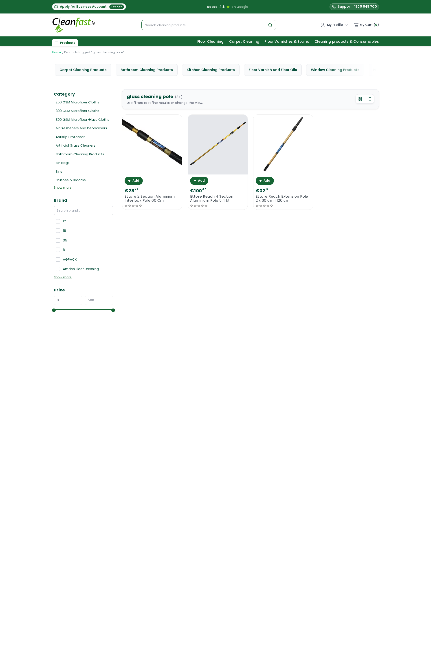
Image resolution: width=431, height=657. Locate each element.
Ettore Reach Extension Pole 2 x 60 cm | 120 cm (282, 198)
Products (67, 42)
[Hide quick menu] (271, 641)
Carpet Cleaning (244, 41)
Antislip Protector (70, 136)
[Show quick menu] (422, 651)
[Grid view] (360, 98)
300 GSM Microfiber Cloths (77, 110)
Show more (63, 187)
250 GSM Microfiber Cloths (77, 102)
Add (133, 180)
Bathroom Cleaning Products (80, 154)
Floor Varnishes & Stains (287, 41)
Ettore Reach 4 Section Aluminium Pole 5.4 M (211, 198)
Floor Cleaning (210, 41)
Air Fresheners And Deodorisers (81, 128)
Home (56, 52)
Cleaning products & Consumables (346, 41)
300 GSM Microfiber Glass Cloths (82, 119)
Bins (59, 171)
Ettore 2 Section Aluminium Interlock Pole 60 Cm (150, 198)
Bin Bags (63, 162)
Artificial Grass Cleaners (75, 145)
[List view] (369, 98)
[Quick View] (152, 170)
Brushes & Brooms (71, 180)
